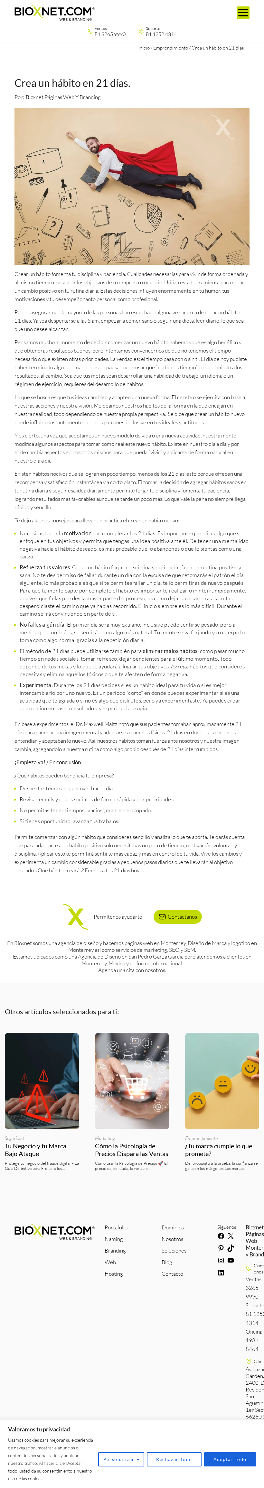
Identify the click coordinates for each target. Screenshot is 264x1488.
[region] (132, 1453)
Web (110, 1262)
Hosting (114, 1273)
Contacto (172, 1273)
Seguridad (14, 1138)
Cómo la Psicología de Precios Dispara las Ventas (131, 1149)
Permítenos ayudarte (118, 916)
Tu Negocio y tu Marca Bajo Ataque (35, 1149)
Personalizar (119, 1459)
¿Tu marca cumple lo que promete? (218, 1149)
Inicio (144, 48)
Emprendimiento (170, 48)
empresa (129, 282)
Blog (167, 1262)
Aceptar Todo (230, 1459)
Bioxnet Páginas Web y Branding (63, 97)
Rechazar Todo (174, 1459)
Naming (114, 1238)
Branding (115, 1250)
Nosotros (172, 1238)
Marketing (105, 1138)
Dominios (173, 1227)
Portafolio (116, 1227)
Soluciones (174, 1250)
